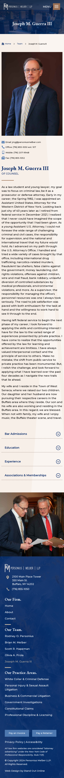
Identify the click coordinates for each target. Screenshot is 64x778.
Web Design (12, 770)
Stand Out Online (34, 770)
